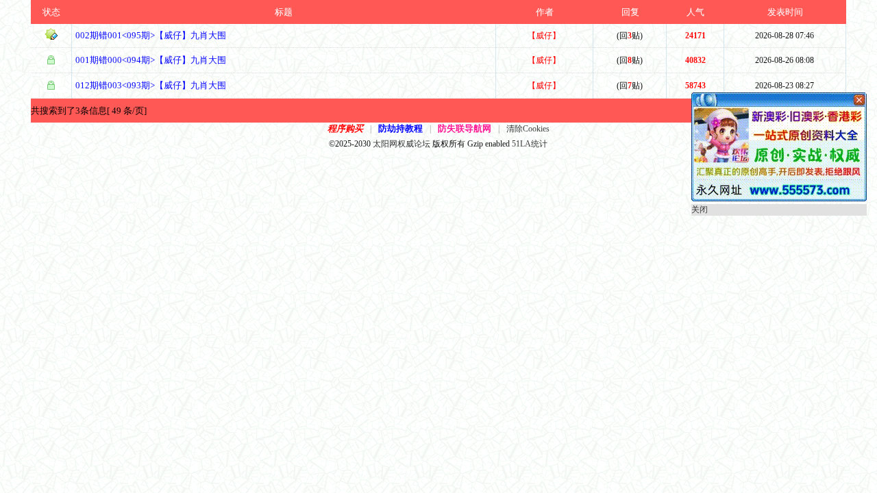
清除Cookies (527, 129)
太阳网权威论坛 (401, 144)
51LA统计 (529, 144)
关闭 (699, 209)
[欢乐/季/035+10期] (779, 198)
